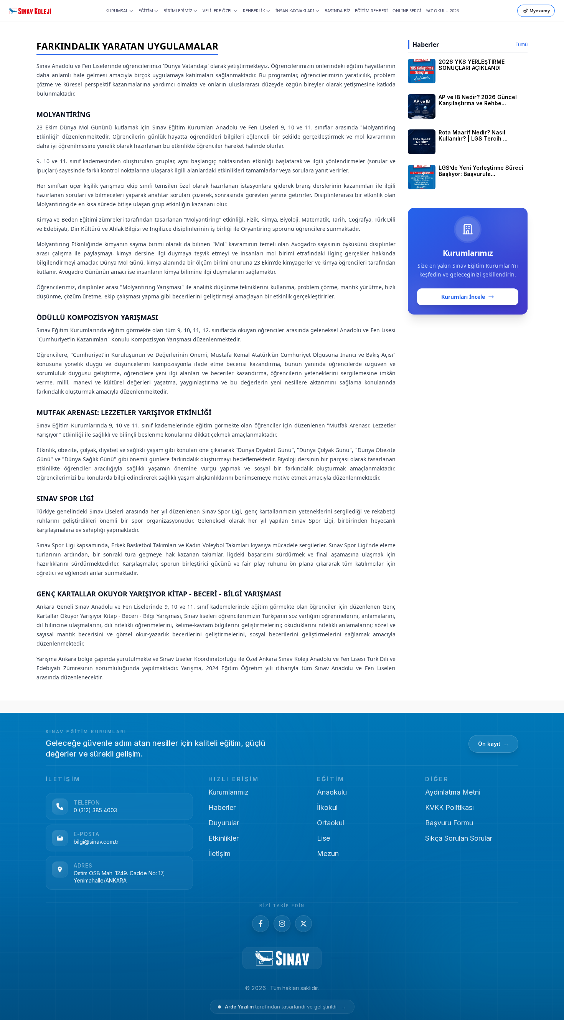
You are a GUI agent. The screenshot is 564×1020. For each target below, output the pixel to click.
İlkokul (327, 807)
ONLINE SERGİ (406, 10)
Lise (323, 838)
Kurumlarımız (228, 792)
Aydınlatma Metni (452, 792)
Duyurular (223, 823)
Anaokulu (332, 792)
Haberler (222, 807)
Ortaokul (330, 823)
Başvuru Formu (449, 823)
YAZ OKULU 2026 (442, 10)
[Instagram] (282, 923)
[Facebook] (260, 923)
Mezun (328, 853)
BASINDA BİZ (337, 10)
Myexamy (539, 10)
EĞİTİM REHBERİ (371, 10)
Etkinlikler (223, 838)
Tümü (522, 44)
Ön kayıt (493, 743)
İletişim (219, 853)
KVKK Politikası (449, 807)
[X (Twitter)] (303, 923)
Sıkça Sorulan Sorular (458, 838)
